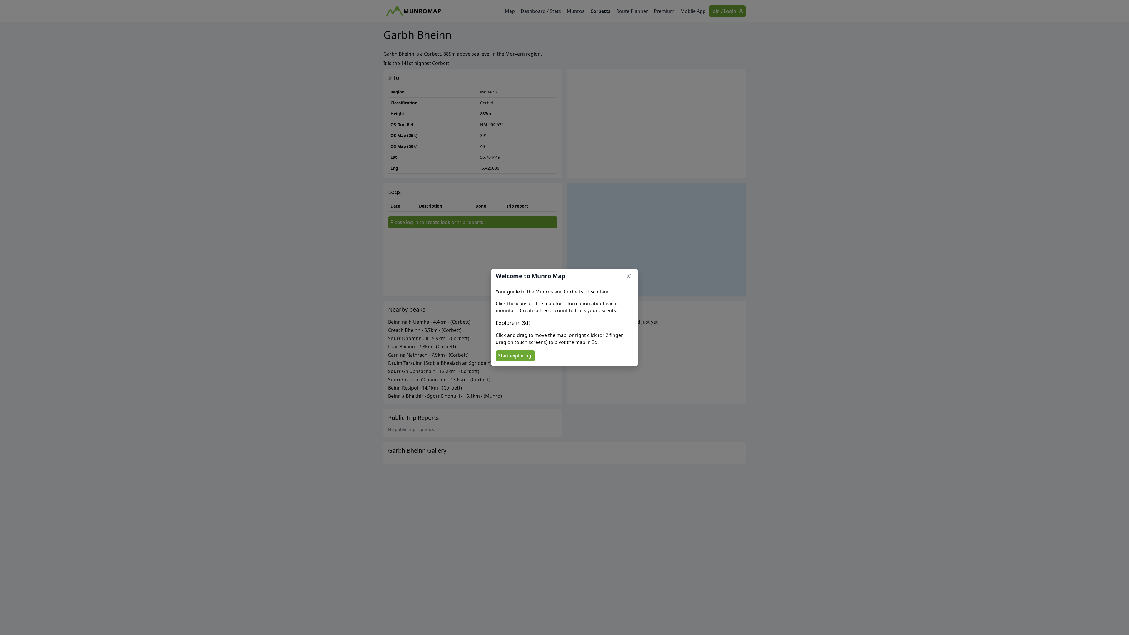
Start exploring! (515, 355)
